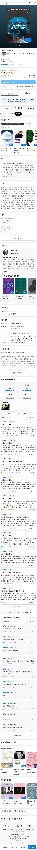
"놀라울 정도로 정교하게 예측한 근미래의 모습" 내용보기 (18, 521)
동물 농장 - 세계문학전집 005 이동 (19, 763)
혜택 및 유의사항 (10, 398)
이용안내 (3, 326)
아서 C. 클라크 (5, 59)
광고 (21, 840)
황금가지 (3, 61)
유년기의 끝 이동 (8, 289)
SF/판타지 (14, 314)
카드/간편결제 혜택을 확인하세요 (25, 86)
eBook (4, 311)
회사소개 (17, 839)
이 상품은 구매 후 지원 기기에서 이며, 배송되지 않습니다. (21, 100)
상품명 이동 (7, 142)
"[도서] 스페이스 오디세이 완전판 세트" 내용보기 (18, 595)
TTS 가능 (14, 331)
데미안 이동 (7, 794)
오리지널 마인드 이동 (20, 289)
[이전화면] (2, 2)
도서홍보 (17, 840)
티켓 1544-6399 (19, 830)
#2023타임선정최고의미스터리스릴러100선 (12, 124)
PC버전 (12, 839)
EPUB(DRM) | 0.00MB (17, 343)
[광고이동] (30, 2)
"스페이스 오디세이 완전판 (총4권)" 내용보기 (18, 466)
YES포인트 (4, 76)
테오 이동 (7, 763)
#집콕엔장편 (28, 124)
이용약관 (10, 837)
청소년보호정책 (25, 837)
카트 (35, 2)
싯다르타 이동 (19, 794)
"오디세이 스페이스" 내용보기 (18, 558)
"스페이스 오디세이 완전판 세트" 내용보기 (18, 577)
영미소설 (13, 311)
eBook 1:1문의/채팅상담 (18, 831)
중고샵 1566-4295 (29, 830)
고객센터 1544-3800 (8, 830)
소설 (8, 311)
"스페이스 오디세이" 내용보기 (18, 429)
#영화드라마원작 (6, 127)
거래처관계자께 (23, 839)
